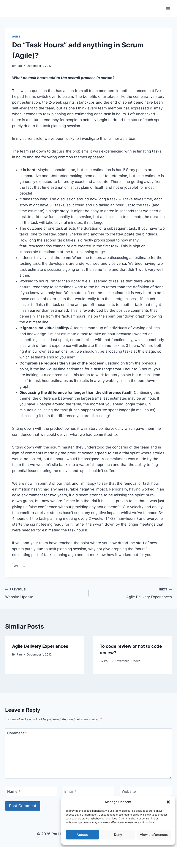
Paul (19, 65)
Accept (82, 835)
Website (129, 791)
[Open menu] (168, 8)
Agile (16, 36)
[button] (168, 802)
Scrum (19, 566)
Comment (17, 733)
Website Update (19, 593)
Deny (118, 835)
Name (14, 791)
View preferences (154, 835)
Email (70, 791)
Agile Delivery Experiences (149, 593)
